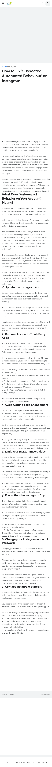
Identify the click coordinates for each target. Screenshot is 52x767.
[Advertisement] (26, 35)
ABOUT (8, 763)
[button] (3, 3)
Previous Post (8, 695)
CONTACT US (19, 763)
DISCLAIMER (42, 763)
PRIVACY (30, 763)
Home (4, 66)
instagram (12, 66)
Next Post (45, 695)
